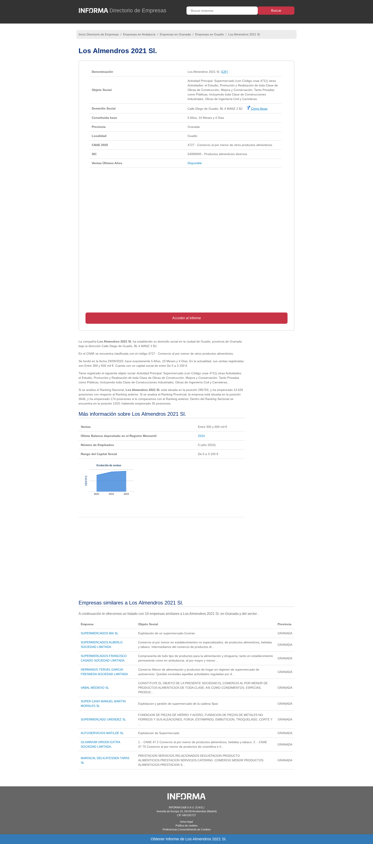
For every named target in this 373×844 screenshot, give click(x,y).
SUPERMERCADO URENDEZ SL (103, 719)
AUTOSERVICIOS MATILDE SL (102, 733)
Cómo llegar (259, 108)
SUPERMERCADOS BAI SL (99, 633)
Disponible (195, 163)
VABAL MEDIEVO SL (95, 687)
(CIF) (224, 71)
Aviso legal (186, 821)
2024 (201, 436)
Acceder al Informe (186, 318)
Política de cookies (186, 825)
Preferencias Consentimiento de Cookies (187, 829)
